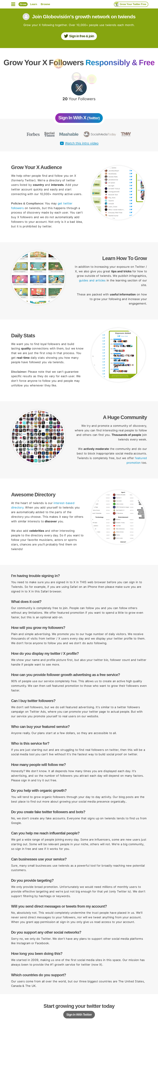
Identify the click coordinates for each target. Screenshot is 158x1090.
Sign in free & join (81, 36)
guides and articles (92, 280)
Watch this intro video (82, 143)
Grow (23, 4)
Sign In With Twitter (79, 1014)
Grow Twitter (133, 4)
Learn (33, 4)
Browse (45, 4)
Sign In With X (79, 117)
